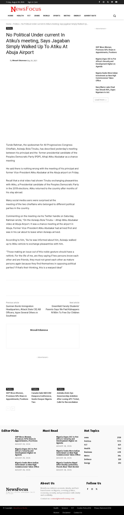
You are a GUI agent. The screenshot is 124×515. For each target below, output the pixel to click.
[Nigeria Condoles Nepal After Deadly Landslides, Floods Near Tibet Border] (48, 466)
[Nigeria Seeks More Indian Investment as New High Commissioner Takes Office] (88, 75)
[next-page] (13, 409)
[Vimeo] (112, 2)
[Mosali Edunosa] (8, 60)
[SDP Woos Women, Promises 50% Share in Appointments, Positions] (17, 382)
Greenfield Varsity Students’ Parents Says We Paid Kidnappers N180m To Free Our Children (62, 309)
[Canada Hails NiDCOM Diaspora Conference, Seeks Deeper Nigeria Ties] (42, 382)
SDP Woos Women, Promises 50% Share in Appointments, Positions (17, 396)
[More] (84, 288)
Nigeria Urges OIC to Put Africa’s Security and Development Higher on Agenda (26, 452)
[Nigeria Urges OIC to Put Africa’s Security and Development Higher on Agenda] (88, 61)
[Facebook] (99, 2)
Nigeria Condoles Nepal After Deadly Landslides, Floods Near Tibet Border (67, 465)
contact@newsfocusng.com (62, 499)
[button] (114, 15)
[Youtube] (116, 2)
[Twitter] (108, 2)
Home (8, 24)
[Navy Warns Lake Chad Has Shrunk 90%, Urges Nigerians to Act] (88, 89)
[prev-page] (8, 409)
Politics (16, 24)
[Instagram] (103, 2)
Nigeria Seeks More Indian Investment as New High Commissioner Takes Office (27, 465)
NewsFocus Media (20, 508)
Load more (99, 99)
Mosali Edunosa (19, 60)
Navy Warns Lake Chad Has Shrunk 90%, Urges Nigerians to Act (105, 89)
